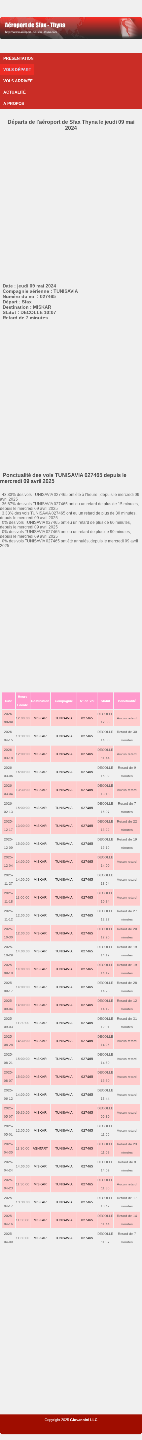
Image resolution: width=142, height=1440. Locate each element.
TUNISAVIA (64, 718)
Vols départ (17, 69)
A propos (13, 103)
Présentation (18, 58)
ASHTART (40, 1148)
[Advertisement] (71, 205)
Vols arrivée (18, 81)
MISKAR (40, 718)
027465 (87, 718)
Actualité (14, 92)
